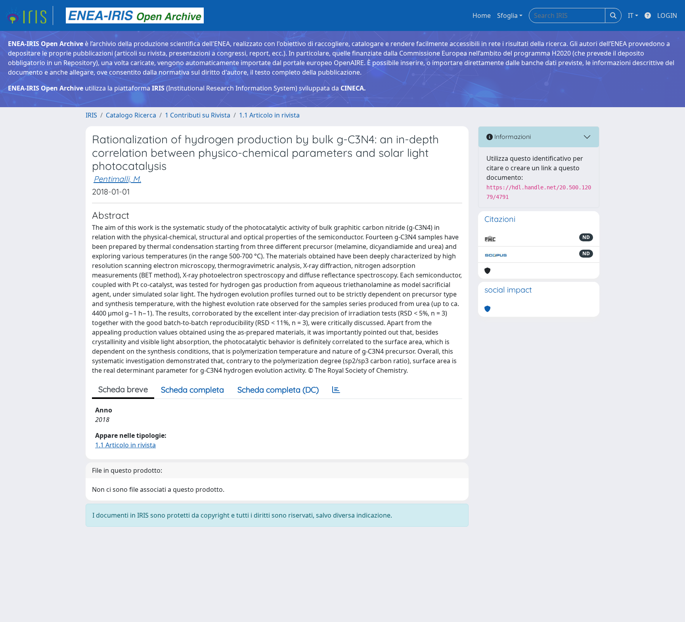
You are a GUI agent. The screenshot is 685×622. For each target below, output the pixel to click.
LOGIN (667, 15)
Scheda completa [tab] (192, 390)
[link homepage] (29, 15)
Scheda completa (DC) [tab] (278, 390)
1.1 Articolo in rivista (269, 115)
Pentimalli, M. (117, 179)
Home (482, 15)
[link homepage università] (134, 15)
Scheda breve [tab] (123, 389)
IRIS (91, 115)
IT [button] (630, 15)
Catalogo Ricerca (131, 115)
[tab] (336, 389)
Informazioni (512, 137)
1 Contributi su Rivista (197, 115)
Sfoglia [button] (507, 15)
